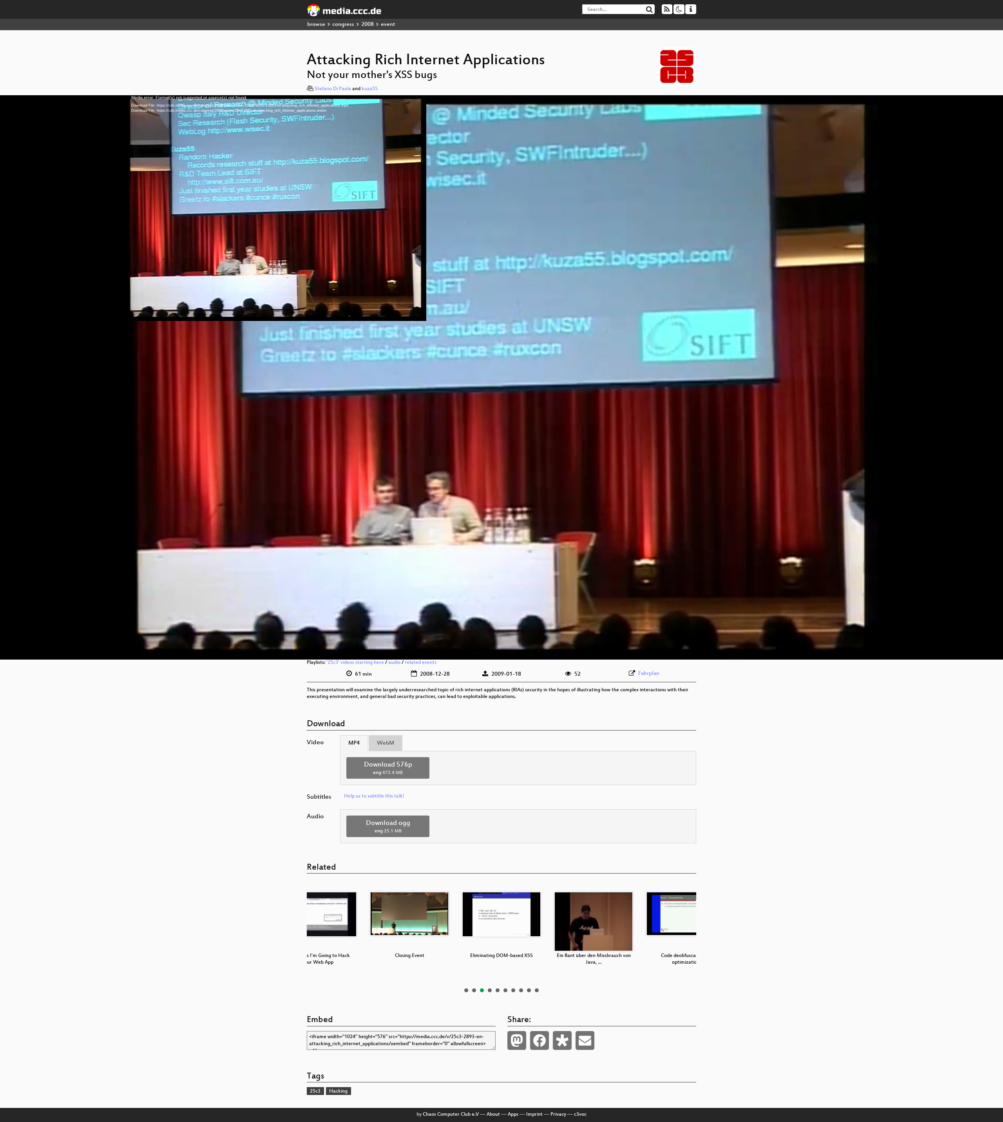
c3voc (580, 1114)
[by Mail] (585, 1040)
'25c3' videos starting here (355, 662)
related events (420, 662)
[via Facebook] (539, 1040)
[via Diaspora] (562, 1040)
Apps (513, 1114)
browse (316, 24)
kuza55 (370, 89)
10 (537, 990)
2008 (367, 24)
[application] (501, 377)
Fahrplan (648, 673)
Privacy (558, 1114)
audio (394, 662)
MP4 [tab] (354, 743)
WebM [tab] (385, 743)
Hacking (338, 1091)
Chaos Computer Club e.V (451, 1114)
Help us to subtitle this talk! (374, 796)
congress (343, 24)
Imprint (534, 1114)
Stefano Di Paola (333, 89)
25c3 (315, 1091)
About (493, 1114)
